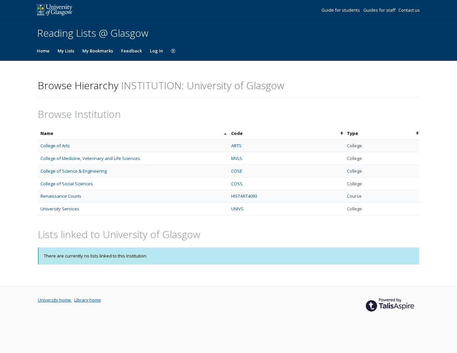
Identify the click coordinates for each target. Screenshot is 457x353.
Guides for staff (379, 10)
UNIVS (237, 209)
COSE (236, 171)
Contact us (409, 10)
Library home (87, 300)
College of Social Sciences (66, 184)
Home (43, 51)
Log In (156, 51)
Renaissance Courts (60, 196)
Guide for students (341, 10)
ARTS (236, 146)
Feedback (131, 51)
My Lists (66, 51)
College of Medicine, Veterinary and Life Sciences (90, 158)
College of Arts (55, 146)
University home (55, 300)
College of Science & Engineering (73, 171)
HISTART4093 (244, 196)
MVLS (236, 158)
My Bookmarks (97, 51)
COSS (237, 184)
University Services (59, 209)
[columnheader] (133, 133)
